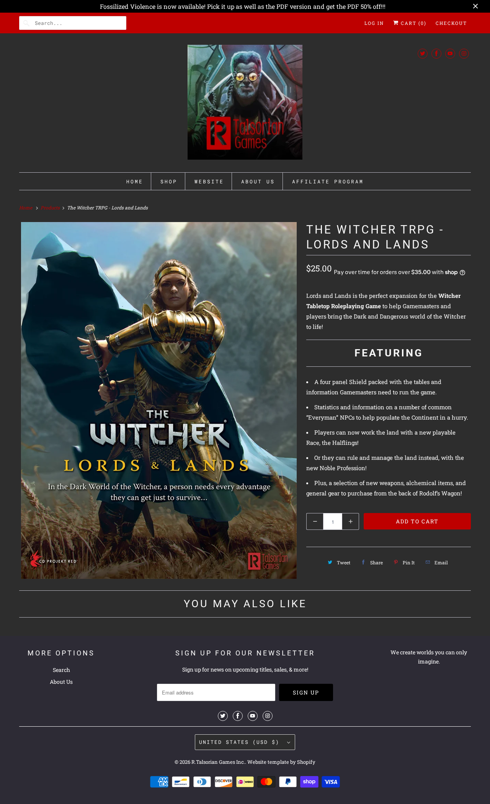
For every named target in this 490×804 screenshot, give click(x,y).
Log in (374, 23)
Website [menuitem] (209, 181)
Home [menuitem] (134, 181)
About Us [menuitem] (258, 181)
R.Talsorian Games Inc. (218, 761)
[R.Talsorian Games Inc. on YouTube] (450, 53)
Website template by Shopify (281, 761)
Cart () (412, 23)
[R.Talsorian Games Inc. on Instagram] (464, 53)
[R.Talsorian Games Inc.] (245, 105)
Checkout (451, 23)
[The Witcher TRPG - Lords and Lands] (159, 400)
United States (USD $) (241, 742)
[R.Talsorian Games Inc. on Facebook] (436, 53)
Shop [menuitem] (168, 181)
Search (61, 669)
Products (51, 207)
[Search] (26, 23)
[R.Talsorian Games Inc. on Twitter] (423, 53)
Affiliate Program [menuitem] (328, 181)
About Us (61, 681)
